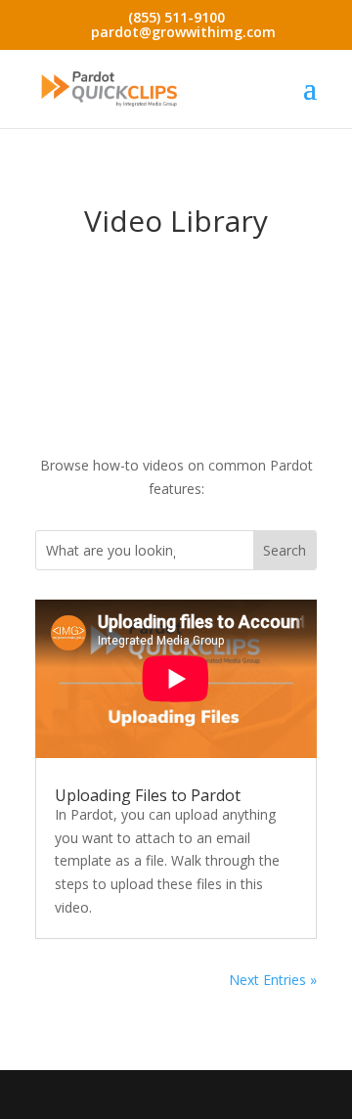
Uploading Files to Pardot (148, 795)
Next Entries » (273, 979)
